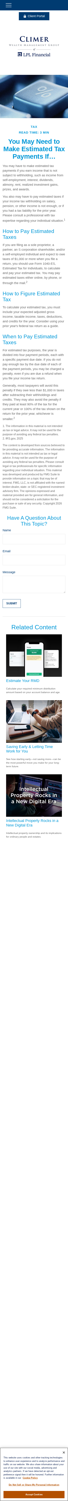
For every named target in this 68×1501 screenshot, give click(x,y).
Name (7, 530)
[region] (34, 1474)
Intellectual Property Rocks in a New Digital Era (32, 822)
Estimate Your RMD (22, 681)
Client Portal (36, 16)
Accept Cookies (34, 1494)
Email (6, 551)
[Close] (64, 1452)
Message (9, 572)
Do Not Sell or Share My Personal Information (34, 1485)
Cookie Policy (30, 1478)
